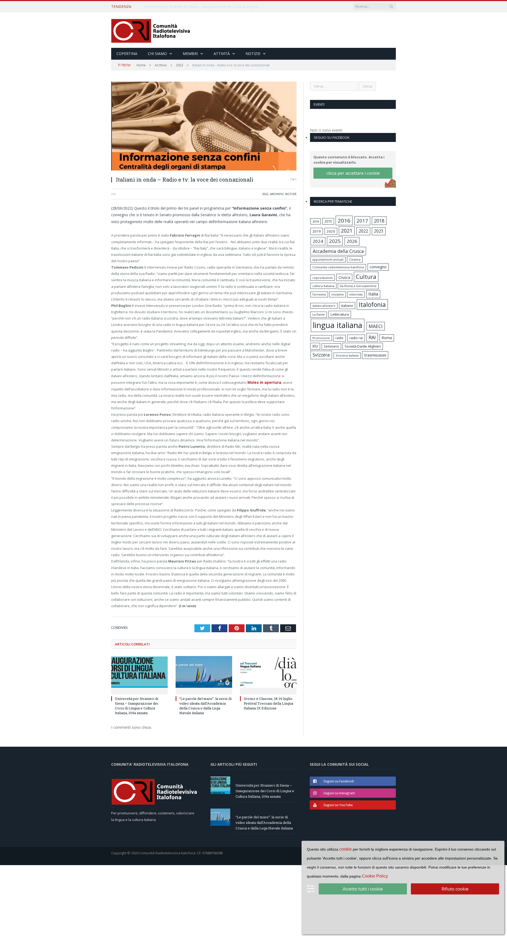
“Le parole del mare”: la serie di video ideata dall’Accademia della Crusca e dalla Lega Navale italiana (205, 6)
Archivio (277, 194)
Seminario (331, 346)
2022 (265, 194)
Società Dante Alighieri (363, 346)
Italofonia (372, 304)
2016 (344, 220)
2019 (316, 231)
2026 (352, 241)
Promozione (321, 338)
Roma (387, 337)
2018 (379, 221)
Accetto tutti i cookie (363, 889)
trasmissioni (375, 355)
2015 (328, 221)
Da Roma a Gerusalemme (358, 286)
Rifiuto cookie (455, 889)
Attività (222, 53)
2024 (318, 241)
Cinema (354, 259)
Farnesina (319, 294)
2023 (378, 231)
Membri (190, 53)
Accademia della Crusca (338, 251)
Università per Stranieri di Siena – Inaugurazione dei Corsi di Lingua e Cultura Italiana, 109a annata (136, 705)
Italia (373, 294)
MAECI (376, 326)
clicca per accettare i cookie (353, 173)
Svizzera (321, 355)
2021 (347, 230)
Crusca (344, 277)
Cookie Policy (375, 876)
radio (339, 338)
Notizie (253, 53)
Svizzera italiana (347, 355)
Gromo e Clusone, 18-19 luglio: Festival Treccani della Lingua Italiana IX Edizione (268, 703)
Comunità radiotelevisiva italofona (338, 267)
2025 (335, 241)
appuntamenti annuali (328, 259)
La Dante (318, 314)
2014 (315, 221)
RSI (315, 346)
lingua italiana (337, 325)
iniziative (337, 294)
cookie (345, 849)
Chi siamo (157, 53)
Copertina (126, 53)
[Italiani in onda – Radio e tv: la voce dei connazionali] (204, 127)
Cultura (366, 276)
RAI (372, 337)
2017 (362, 220)
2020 (331, 231)
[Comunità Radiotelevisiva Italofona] (150, 30)
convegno (378, 266)
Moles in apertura (263, 382)
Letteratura (340, 314)
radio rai (356, 337)
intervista (356, 294)
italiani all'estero (323, 306)
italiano (347, 305)
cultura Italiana (323, 286)
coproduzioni (322, 278)
